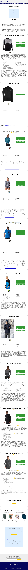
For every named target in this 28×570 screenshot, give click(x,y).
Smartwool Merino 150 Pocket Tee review (10, 268)
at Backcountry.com (20, 183)
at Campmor (20, 94)
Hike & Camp (2, 3)
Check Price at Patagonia (20, 372)
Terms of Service (18, 568)
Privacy (21, 568)
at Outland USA (20, 42)
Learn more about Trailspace (13, 544)
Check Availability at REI (20, 44)
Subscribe (18, 559)
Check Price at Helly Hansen (20, 284)
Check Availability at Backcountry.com (20, 46)
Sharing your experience (9, 539)
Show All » (14, 503)
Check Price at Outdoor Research (20, 462)
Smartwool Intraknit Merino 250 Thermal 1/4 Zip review (12, 447)
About (11, 566)
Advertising (16, 566)
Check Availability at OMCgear (20, 330)
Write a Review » (14, 534)
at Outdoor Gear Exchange (20, 231)
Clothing (21, 3)
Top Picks (14, 12)
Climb (5, 3)
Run (10, 3)
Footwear (18, 3)
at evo (20, 185)
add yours (14, 505)
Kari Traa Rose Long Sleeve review (9, 217)
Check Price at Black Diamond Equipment (20, 141)
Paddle (8, 3)
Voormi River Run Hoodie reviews (9, 125)
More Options (14, 14)
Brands (24, 3)
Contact (13, 566)
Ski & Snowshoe (14, 3)
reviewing (7, 532)
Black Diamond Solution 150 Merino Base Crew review (12, 169)
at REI (20, 139)
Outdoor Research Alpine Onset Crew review (11, 494)
